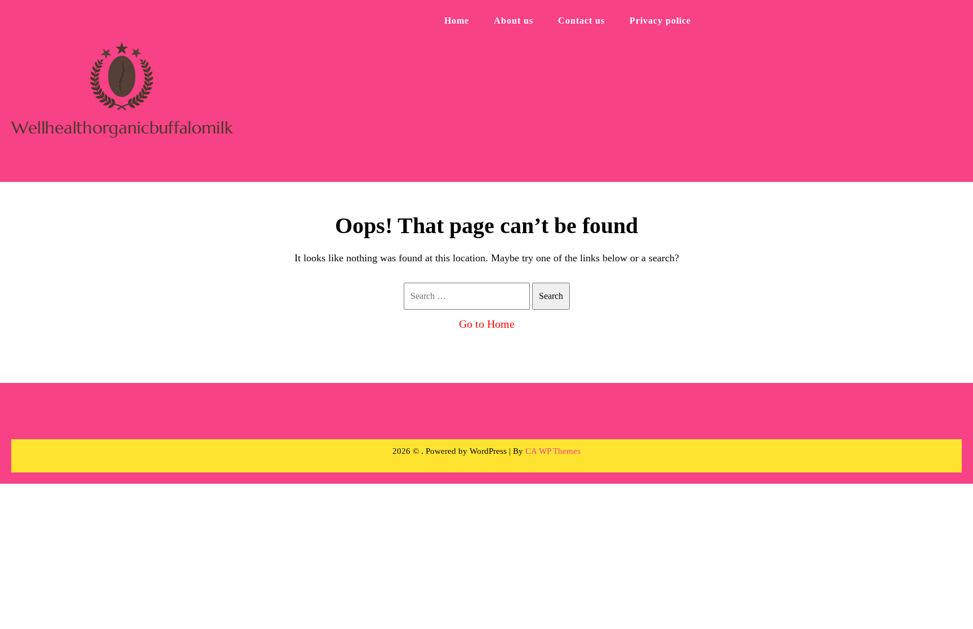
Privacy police (660, 20)
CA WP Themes (553, 451)
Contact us (581, 20)
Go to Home (487, 324)
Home (456, 20)
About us (513, 20)
